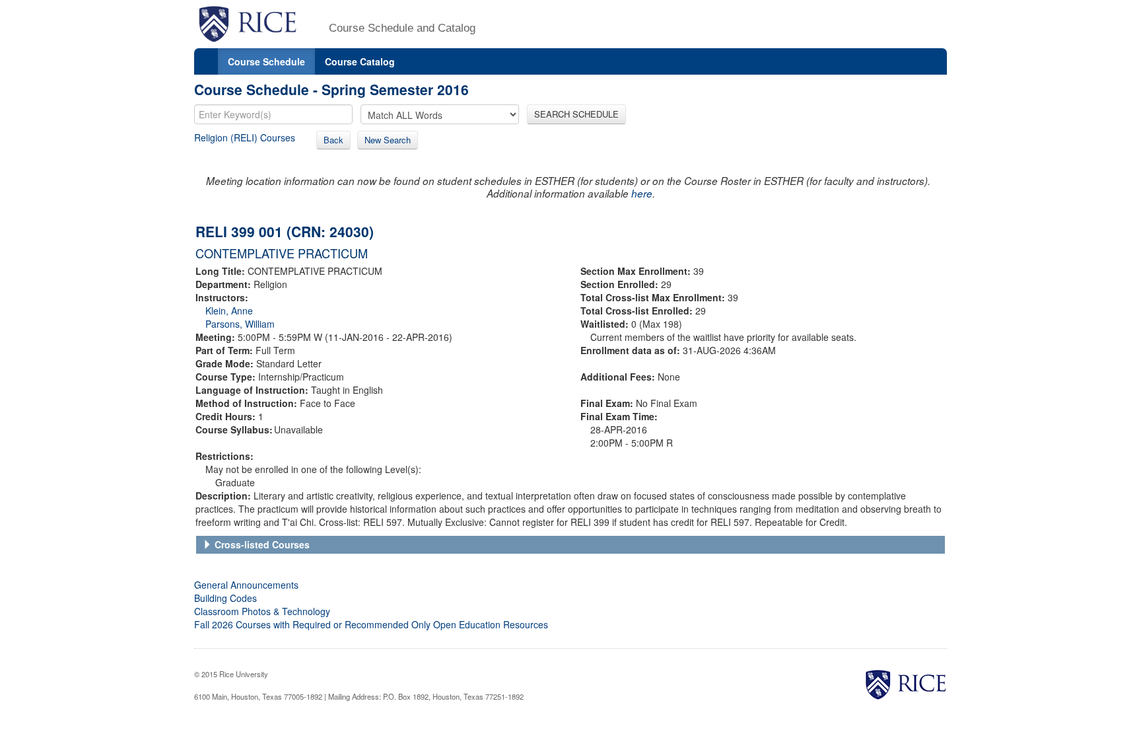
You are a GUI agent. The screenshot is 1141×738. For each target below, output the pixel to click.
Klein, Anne (229, 310)
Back (333, 139)
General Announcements (246, 584)
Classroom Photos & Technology (262, 611)
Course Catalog (360, 61)
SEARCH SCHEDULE (576, 114)
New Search (387, 139)
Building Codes (225, 598)
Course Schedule (266, 61)
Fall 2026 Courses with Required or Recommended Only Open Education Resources (371, 624)
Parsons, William (240, 323)
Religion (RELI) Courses (244, 137)
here (641, 193)
